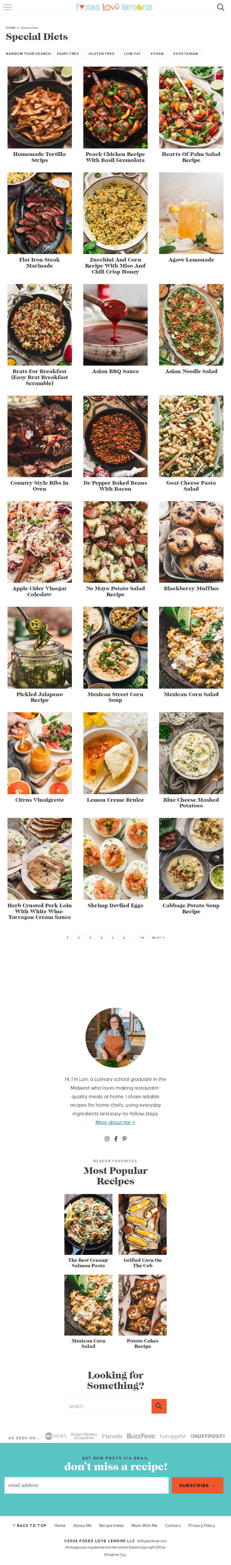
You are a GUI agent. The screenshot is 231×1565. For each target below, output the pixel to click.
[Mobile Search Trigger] (219, 10)
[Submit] (159, 1406)
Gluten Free (102, 53)
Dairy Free (68, 53)
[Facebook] (115, 1139)
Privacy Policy (202, 1525)
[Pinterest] (124, 1139)
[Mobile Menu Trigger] (8, 10)
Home (11, 27)
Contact (173, 1525)
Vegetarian (185, 53)
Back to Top (32, 1526)
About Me (82, 1525)
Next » (158, 937)
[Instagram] (107, 1139)
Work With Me (144, 1525)
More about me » (115, 1122)
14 (142, 937)
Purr (123, 1554)
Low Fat (132, 53)
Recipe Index (111, 1525)
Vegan (157, 53)
